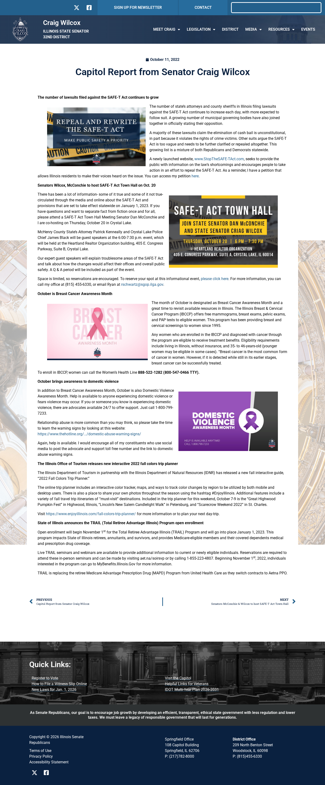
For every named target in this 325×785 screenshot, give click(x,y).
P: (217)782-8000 (179, 756)
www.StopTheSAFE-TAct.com (219, 159)
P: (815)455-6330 (247, 756)
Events (308, 29)
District (230, 29)
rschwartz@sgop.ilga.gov (142, 284)
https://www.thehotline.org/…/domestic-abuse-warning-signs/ (89, 434)
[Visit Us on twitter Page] (36, 772)
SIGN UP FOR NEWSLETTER (138, 7)
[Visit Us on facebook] (88, 7)
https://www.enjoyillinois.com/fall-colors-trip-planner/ (91, 514)
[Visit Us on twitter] (76, 7)
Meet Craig (164, 29)
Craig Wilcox (61, 23)
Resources (279, 29)
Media (251, 29)
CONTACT (203, 7)
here (195, 176)
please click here (214, 278)
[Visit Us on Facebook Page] (48, 772)
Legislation (199, 29)
